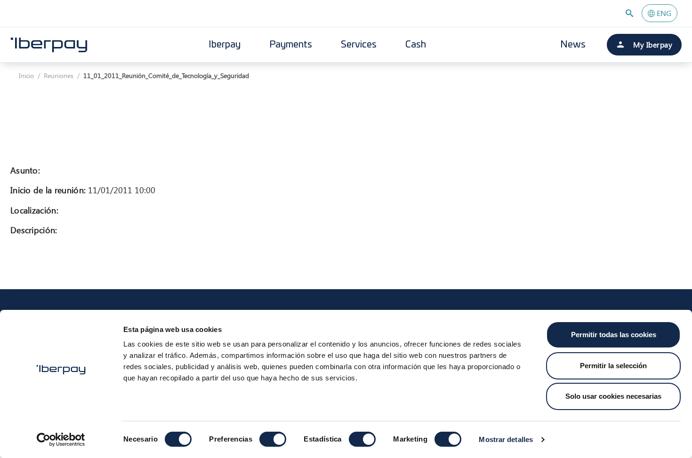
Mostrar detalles (506, 439)
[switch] (272, 439)
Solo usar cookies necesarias (613, 396)
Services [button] (359, 44)
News (573, 44)
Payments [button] (290, 44)
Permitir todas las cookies (613, 335)
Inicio (26, 75)
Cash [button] (415, 44)
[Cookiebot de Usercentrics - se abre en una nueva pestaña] (61, 440)
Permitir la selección (613, 366)
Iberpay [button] (225, 44)
